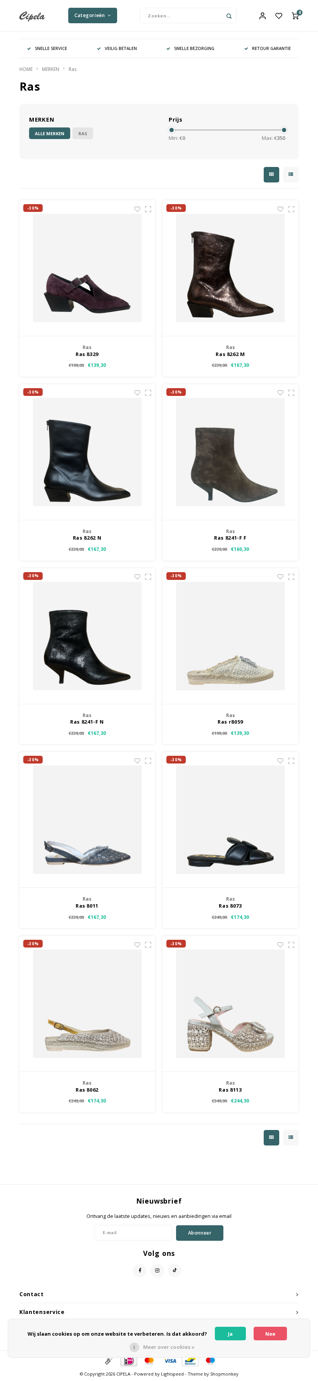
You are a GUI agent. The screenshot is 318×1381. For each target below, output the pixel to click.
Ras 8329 (87, 354)
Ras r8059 (230, 721)
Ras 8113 (230, 1089)
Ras (73, 69)
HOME (26, 69)
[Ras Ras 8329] (87, 268)
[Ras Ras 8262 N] (87, 452)
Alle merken (49, 133)
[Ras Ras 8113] (230, 1004)
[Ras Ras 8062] (87, 1004)
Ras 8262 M (230, 354)
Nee (270, 1333)
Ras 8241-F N (87, 721)
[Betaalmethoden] (108, 1360)
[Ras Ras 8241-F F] (230, 452)
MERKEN (50, 69)
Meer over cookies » (169, 1346)
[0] (295, 15)
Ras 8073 (230, 905)
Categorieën (89, 15)
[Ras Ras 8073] (230, 820)
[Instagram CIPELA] (157, 1271)
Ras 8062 (87, 1089)
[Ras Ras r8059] (230, 636)
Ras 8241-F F (230, 537)
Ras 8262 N (87, 537)
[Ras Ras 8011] (87, 820)
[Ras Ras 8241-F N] (87, 636)
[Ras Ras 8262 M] (230, 268)
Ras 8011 (87, 905)
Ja (230, 1333)
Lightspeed (172, 1374)
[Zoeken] (229, 15)
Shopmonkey (224, 1374)
